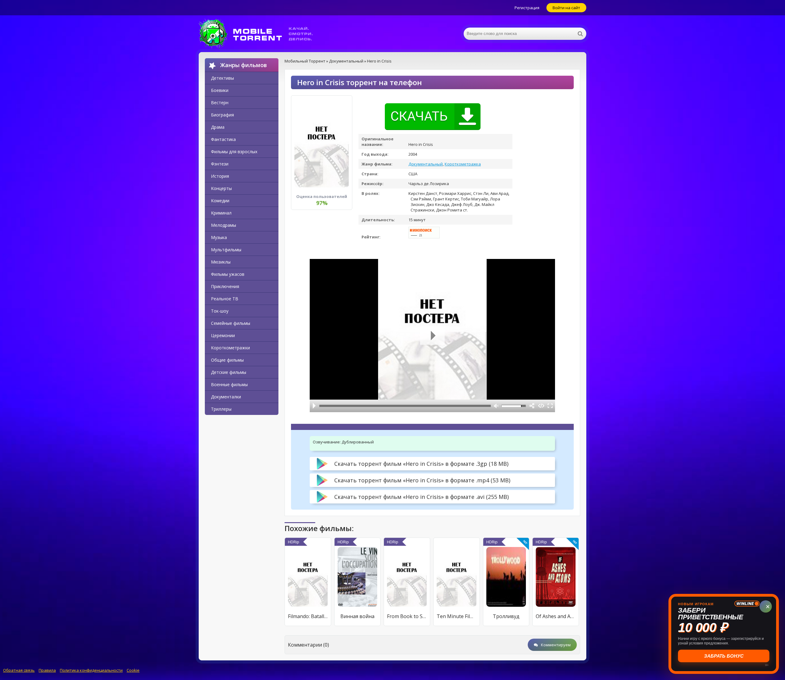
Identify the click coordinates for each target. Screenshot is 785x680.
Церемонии (223, 335)
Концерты (221, 188)
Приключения (225, 286)
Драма (217, 127)
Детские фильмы (228, 372)
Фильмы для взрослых (234, 151)
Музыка (219, 237)
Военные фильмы (229, 384)
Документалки (226, 397)
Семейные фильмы (230, 323)
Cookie (133, 670)
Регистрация (527, 7)
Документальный (425, 164)
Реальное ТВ (224, 299)
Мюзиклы (221, 262)
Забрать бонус (723, 656)
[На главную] (260, 33)
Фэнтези (219, 164)
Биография (222, 115)
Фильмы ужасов (227, 274)
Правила (47, 670)
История (220, 176)
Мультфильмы (226, 250)
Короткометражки (230, 348)
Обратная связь (19, 670)
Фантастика (223, 139)
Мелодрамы (223, 225)
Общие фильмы (227, 360)
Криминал (221, 213)
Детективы (222, 78)
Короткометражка (463, 164)
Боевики (219, 90)
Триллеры (221, 409)
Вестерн (219, 102)
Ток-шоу (219, 311)
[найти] (580, 34)
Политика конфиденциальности (91, 670)
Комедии (220, 200)
